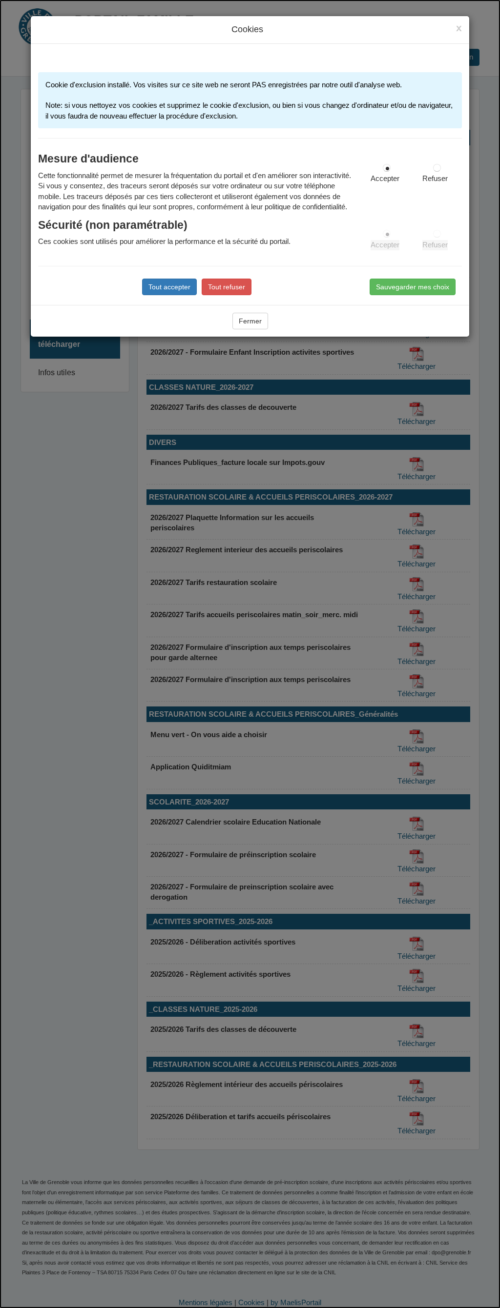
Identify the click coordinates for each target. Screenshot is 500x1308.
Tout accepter (169, 287)
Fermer (250, 321)
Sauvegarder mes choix (412, 287)
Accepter (385, 178)
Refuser (435, 178)
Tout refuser (226, 287)
